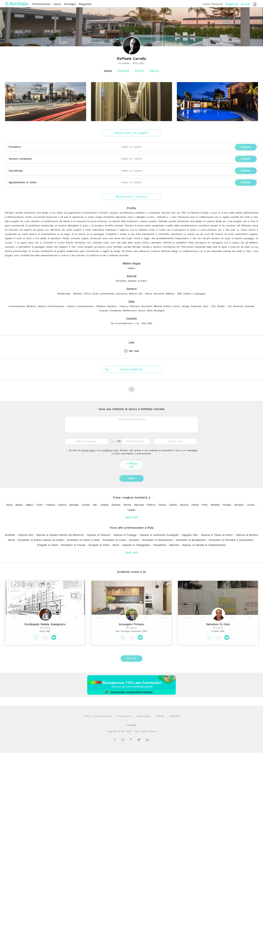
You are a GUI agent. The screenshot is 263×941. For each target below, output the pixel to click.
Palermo (50, 504)
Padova (151, 504)
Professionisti (41, 4)
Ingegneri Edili (190, 535)
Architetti (10, 535)
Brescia (184, 504)
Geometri (134, 540)
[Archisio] (16, 2)
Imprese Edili (25, 535)
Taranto (173, 504)
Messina (139, 504)
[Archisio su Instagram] (123, 739)
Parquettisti (159, 545)
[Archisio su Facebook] (115, 739)
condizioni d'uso (110, 450)
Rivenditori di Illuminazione (157, 540)
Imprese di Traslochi (98, 535)
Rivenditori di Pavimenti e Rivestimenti (231, 540)
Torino (39, 504)
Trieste (162, 504)
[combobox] (116, 441)
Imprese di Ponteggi (125, 535)
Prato (205, 504)
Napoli (29, 504)
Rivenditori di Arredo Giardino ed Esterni (41, 540)
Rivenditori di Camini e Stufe (83, 540)
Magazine (85, 4)
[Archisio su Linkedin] (147, 739)
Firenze (86, 504)
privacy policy (88, 450)
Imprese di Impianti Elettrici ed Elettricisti (60, 535)
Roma (9, 504)
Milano (19, 504)
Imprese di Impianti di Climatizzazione (204, 545)
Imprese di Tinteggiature (136, 545)
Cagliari (131, 509)
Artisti (116, 545)
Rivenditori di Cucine (114, 540)
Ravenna (239, 504)
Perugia (227, 504)
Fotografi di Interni (47, 545)
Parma (194, 504)
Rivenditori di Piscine (73, 545)
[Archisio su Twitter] (139, 739)
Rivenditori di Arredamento (191, 540)
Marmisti (174, 545)
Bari (95, 504)
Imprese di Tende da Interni (217, 535)
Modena (215, 504)
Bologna (74, 504)
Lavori (57, 4)
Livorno (251, 504)
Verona (127, 504)
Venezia (115, 504)
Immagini (70, 4)
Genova (62, 504)
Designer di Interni (98, 545)
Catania (104, 504)
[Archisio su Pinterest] (131, 739)
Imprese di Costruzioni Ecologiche (159, 535)
